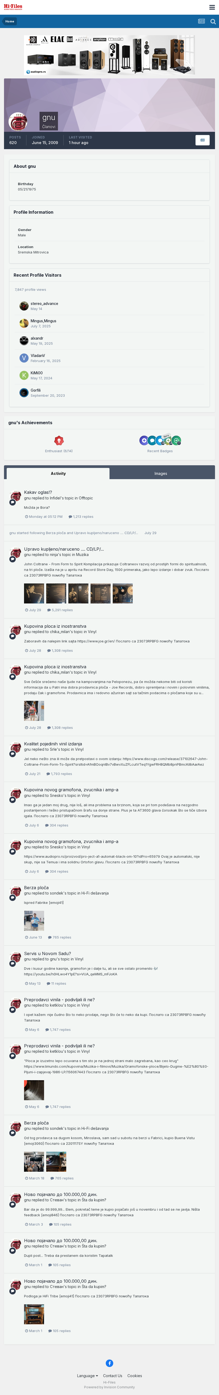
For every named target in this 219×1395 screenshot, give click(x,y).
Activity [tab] (58, 473)
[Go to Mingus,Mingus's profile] (24, 323)
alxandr (37, 338)
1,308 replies (62, 650)
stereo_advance (44, 303)
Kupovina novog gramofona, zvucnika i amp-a (71, 789)
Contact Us (112, 1375)
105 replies (62, 1224)
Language (86, 1375)
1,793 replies (61, 774)
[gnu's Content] (202, 140)
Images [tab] (161, 473)
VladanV (38, 355)
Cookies (134, 1375)
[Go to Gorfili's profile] (24, 392)
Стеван (57, 1200)
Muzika (82, 554)
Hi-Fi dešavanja (95, 893)
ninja (54, 554)
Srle (53, 749)
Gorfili (36, 390)
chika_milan (60, 631)
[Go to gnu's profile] (15, 496)
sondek (56, 893)
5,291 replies (62, 610)
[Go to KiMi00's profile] (24, 375)
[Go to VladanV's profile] (24, 358)
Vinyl (92, 631)
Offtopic (86, 498)
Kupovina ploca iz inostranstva (55, 626)
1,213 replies (82, 516)
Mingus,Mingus (43, 321)
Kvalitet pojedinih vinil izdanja (53, 743)
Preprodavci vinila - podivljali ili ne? (59, 999)
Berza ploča (56, 533)
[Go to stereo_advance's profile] (24, 306)
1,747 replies (60, 1029)
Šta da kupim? (94, 1200)
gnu (27, 498)
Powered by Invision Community (109, 1387)
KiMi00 (37, 373)
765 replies (61, 937)
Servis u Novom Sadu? (47, 953)
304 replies (58, 825)
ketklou (56, 1005)
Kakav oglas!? (38, 492)
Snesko (56, 795)
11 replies (58, 983)
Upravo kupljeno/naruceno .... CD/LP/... (106, 533)
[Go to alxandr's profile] (24, 340)
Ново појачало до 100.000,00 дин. (60, 1194)
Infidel (55, 498)
